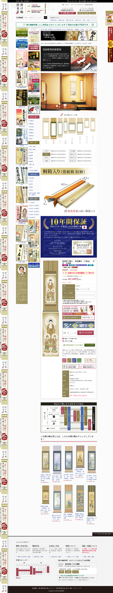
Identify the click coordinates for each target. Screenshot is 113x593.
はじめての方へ (73, 1)
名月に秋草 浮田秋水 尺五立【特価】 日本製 (57, 478)
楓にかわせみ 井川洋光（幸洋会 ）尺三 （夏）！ (56, 517)
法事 (84, 20)
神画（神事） (32, 149)
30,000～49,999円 (34, 211)
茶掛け (31, 138)
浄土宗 (31, 181)
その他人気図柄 (33, 170)
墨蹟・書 (31, 164)
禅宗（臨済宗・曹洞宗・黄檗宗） (34, 194)
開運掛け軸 (61, 20)
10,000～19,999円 (34, 205)
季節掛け (31, 129)
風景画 (31, 155)
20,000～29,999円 (34, 208)
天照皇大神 (78, 20)
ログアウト (81, 4)
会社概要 (83, 1)
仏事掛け (31, 120)
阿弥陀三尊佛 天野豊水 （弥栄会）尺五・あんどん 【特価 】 (46, 509)
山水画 (31, 152)
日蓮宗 (31, 187)
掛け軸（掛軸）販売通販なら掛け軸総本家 (51, 29)
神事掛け (31, 123)
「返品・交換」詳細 (88, 556)
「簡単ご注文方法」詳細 (23, 556)
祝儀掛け (31, 132)
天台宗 (31, 190)
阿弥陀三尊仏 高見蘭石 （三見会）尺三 (92, 520)
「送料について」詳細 (72, 556)
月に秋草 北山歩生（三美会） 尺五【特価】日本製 (92, 477)
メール (93, 13)
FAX (80, 13)
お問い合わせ (93, 1)
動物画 (31, 161)
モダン (31, 167)
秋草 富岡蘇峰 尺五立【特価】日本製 (69, 516)
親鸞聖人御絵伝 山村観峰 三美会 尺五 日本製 (80, 515)
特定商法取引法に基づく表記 (64, 588)
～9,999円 (32, 202)
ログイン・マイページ (71, 4)
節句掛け (31, 135)
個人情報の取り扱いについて (46, 588)
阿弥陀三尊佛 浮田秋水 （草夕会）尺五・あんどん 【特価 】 (80, 472)
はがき (86, 13)
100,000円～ (32, 217)
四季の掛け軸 (69, 20)
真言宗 (31, 184)
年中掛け (31, 126)
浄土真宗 (31, 178)
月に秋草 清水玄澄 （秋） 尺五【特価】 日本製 (69, 476)
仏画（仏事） (32, 146)
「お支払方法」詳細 (55, 556)
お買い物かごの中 (68, 13)
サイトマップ (77, 588)
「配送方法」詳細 (38, 556)
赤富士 (88, 20)
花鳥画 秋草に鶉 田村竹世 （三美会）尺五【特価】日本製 (46, 477)
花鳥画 (31, 158)
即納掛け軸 (53, 20)
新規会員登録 (89, 4)
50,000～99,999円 (34, 214)
